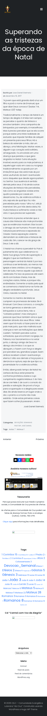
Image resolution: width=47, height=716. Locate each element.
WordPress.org (23, 677)
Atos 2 (41, 558)
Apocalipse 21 (28, 558)
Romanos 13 (40, 601)
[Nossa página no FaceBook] (20, 460)
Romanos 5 (21, 596)
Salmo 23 (23, 605)
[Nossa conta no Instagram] (24, 460)
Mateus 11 (10, 592)
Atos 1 (35, 558)
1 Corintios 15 (9, 554)
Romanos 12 (29, 601)
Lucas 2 (23, 584)
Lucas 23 (39, 584)
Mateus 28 (33, 592)
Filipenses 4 (27, 571)
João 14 (40, 580)
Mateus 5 (28, 588)
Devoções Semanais (23, 422)
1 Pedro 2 (39, 554)
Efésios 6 (19, 570)
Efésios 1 (39, 566)
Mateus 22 (20, 592)
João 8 (25, 580)
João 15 (8, 584)
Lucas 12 (32, 584)
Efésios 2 (8, 570)
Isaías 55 (41, 575)
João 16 (16, 584)
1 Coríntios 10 (23, 555)
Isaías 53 (33, 575)
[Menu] (42, 9)
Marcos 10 (17, 588)
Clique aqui (8, 521)
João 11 (32, 580)
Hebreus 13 (23, 575)
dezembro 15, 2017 (14, 96)
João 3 (15, 579)
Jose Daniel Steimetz (22, 93)
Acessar (23, 666)
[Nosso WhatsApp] (28, 460)
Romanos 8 (14, 600)
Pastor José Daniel (23, 426)
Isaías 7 (12, 429)
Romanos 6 (32, 596)
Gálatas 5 (38, 570)
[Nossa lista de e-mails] (16, 460)
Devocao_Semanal (20, 565)
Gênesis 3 (10, 574)
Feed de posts (23, 670)
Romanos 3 (8, 596)
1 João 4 (31, 555)
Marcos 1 (7, 588)
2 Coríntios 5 (16, 558)
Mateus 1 (20, 429)
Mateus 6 (39, 588)
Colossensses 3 (23, 561)
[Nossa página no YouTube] (32, 460)
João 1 (5, 580)
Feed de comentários (23, 673)
